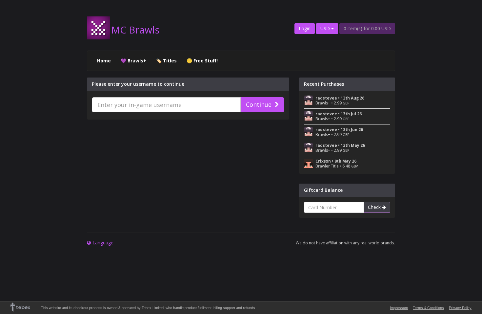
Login (305, 28)
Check (375, 207)
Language (102, 242)
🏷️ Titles (166, 60)
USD (325, 28)
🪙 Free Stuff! (202, 60)
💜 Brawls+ (133, 60)
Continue (258, 104)
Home (104, 60)
